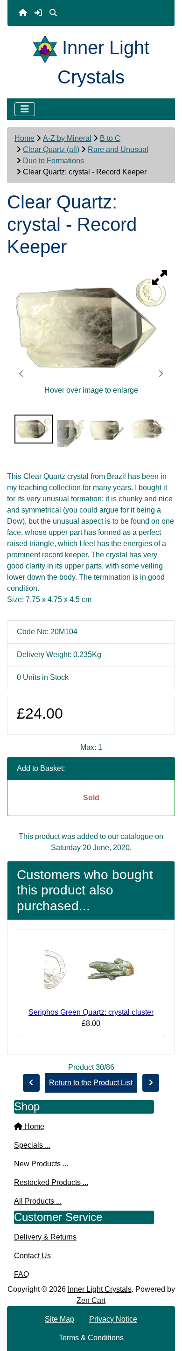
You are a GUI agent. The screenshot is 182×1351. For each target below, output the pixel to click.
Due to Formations (53, 161)
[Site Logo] (47, 47)
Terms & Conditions (91, 1338)
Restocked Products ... (51, 1182)
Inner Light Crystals (100, 1289)
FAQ (21, 1274)
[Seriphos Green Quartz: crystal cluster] (91, 972)
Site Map (59, 1319)
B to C (110, 138)
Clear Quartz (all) (51, 149)
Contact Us (32, 1256)
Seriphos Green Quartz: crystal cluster (91, 1012)
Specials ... (32, 1145)
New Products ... (41, 1164)
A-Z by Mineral (67, 138)
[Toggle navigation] (24, 109)
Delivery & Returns (45, 1237)
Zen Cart (91, 1300)
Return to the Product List (91, 1083)
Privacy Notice (113, 1319)
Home (24, 138)
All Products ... (38, 1201)
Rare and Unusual (118, 149)
